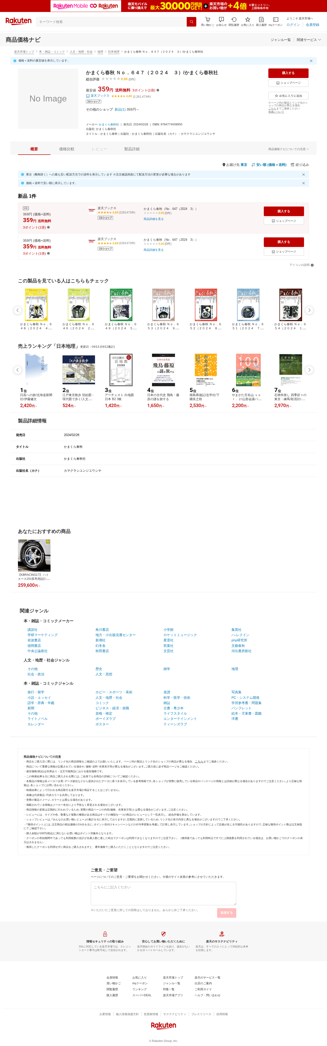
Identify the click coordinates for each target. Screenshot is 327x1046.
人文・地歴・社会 (81, 51)
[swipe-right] (309, 310)
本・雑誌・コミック (52, 51)
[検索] (191, 22)
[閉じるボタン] (312, 61)
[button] (221, 22)
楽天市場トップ (24, 51)
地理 (100, 51)
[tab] (34, 149)
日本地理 (113, 51)
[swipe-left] (18, 310)
